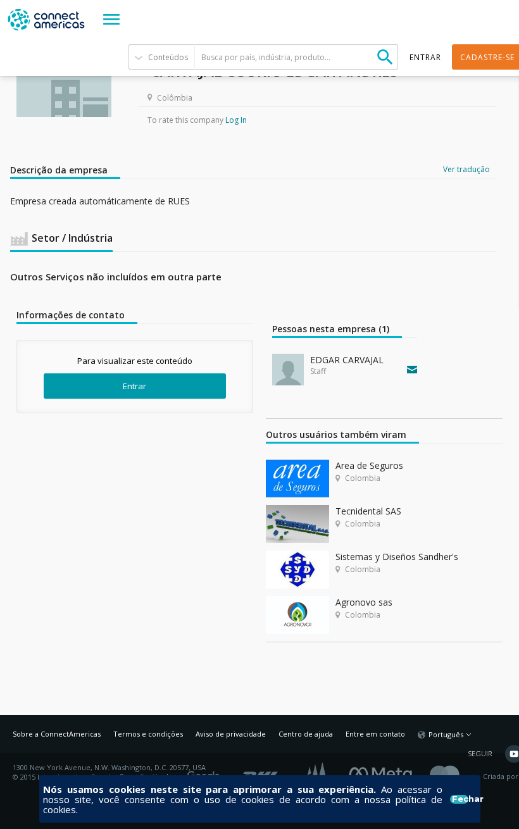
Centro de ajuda (305, 734)
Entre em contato (375, 734)
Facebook (383, 772)
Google (205, 772)
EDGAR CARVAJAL (347, 360)
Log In (236, 120)
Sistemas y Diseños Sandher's (396, 557)
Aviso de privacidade (231, 734)
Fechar (460, 799)
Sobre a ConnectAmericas (57, 734)
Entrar (134, 386)
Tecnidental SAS (368, 511)
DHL (261, 772)
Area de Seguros (369, 465)
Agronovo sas (363, 602)
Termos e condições (148, 734)
